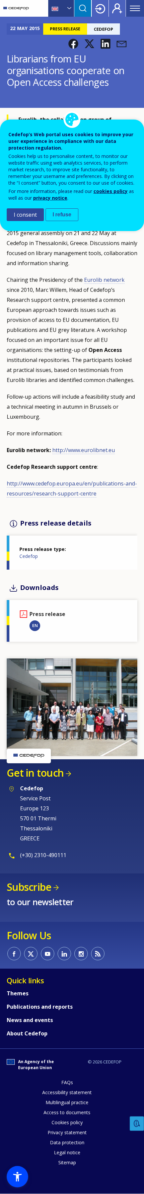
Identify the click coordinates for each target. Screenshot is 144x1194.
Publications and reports (40, 1006)
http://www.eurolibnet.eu (83, 450)
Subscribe (29, 887)
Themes (17, 993)
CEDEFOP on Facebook (14, 953)
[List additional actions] (68, 8)
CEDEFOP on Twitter (31, 953)
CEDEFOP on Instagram (81, 953)
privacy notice (50, 198)
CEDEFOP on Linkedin (64, 953)
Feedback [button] (137, 1124)
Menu (135, 8)
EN (35, 625)
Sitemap (67, 1162)
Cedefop (28, 556)
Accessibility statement (67, 1092)
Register (117, 8)
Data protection (67, 1142)
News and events (30, 1020)
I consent (25, 214)
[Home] (16, 8)
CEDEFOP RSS (97, 953)
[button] (73, 43)
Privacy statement (67, 1132)
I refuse (62, 214)
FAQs (67, 1082)
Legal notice (67, 1152)
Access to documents (67, 1112)
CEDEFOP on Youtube (47, 953)
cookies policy (110, 191)
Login (100, 8)
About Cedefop (27, 1033)
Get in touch (35, 773)
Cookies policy (67, 1122)
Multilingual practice (67, 1102)
